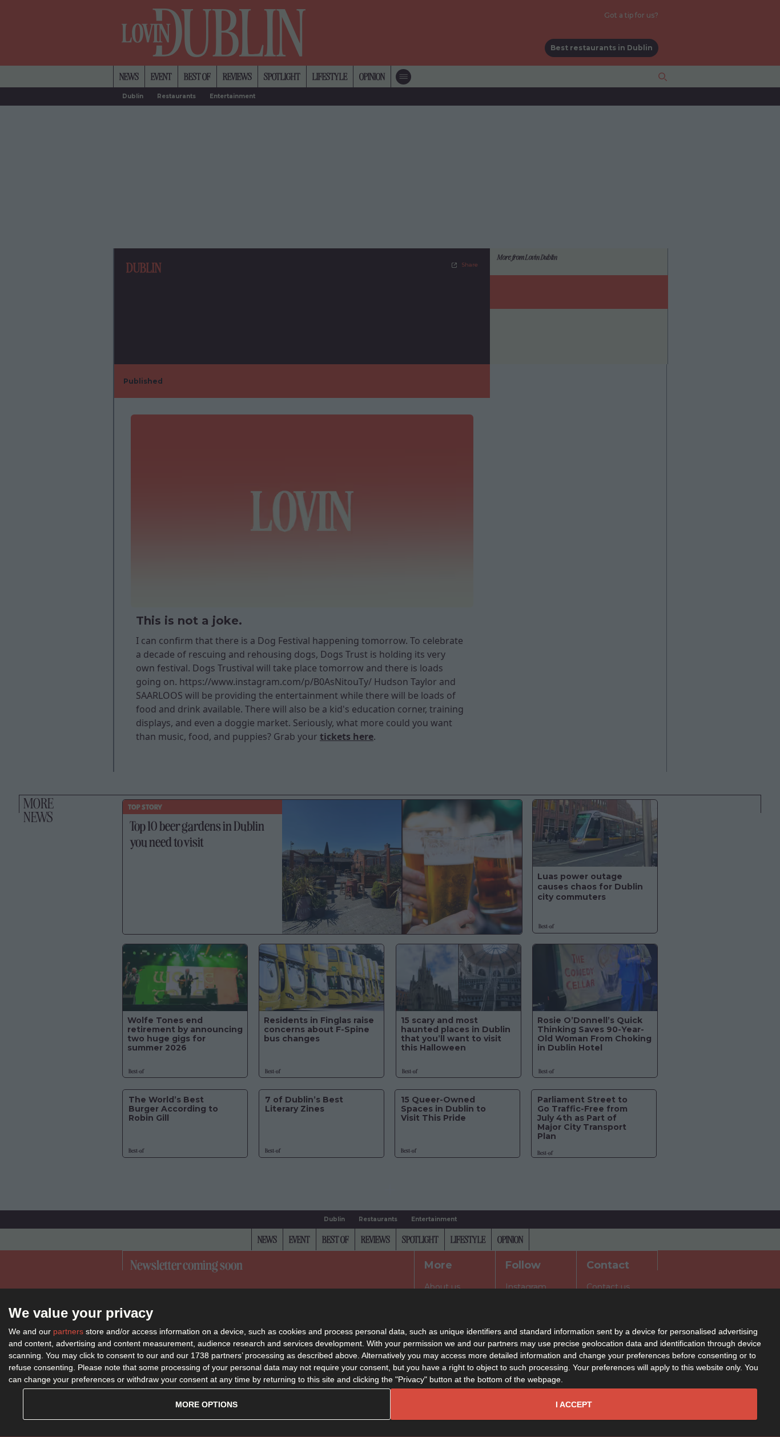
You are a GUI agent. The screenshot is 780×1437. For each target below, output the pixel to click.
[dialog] (390, 1363)
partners (68, 1331)
